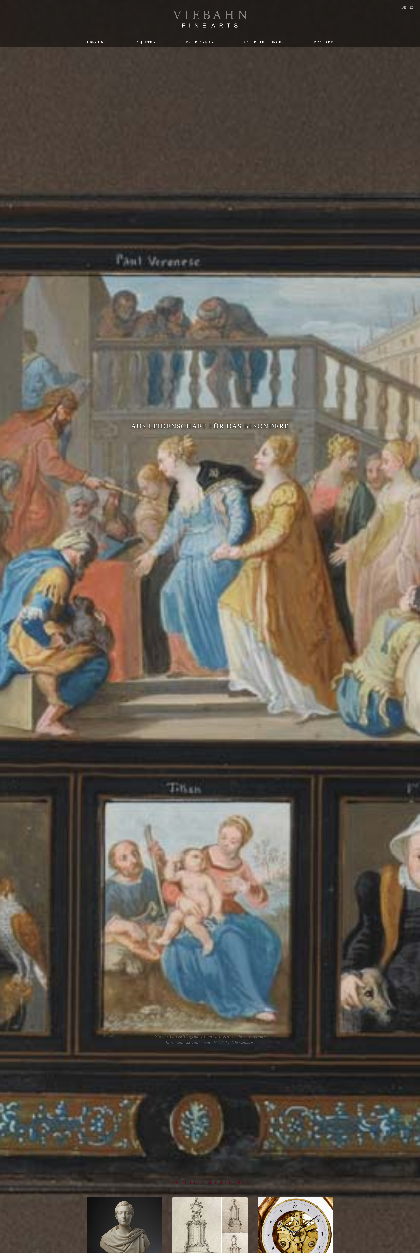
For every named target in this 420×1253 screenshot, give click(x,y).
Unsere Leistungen (264, 42)
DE (403, 8)
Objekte (144, 42)
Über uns (96, 42)
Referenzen (198, 42)
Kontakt (323, 42)
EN (412, 8)
